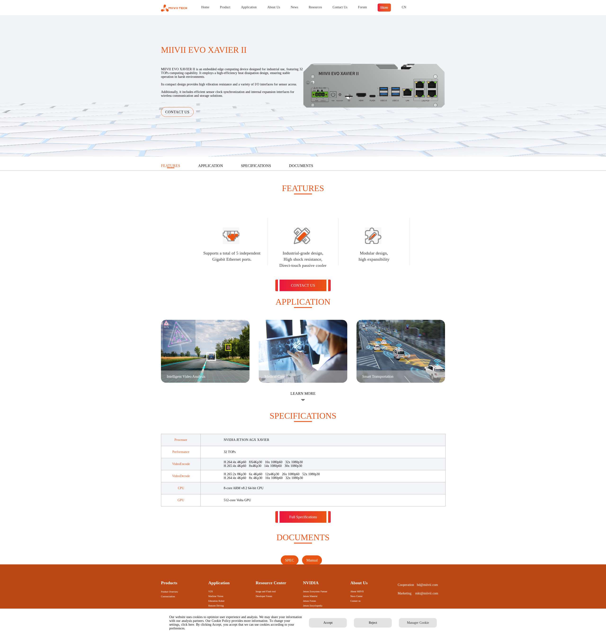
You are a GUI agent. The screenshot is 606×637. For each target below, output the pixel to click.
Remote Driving (216, 605)
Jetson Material (310, 596)
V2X (210, 591)
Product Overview (169, 591)
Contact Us (340, 7)
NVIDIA (311, 582)
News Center (356, 596)
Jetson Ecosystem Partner (315, 591)
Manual (312, 560)
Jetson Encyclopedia (312, 605)
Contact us (355, 601)
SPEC (289, 560)
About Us (273, 7)
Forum (362, 7)
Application (249, 7)
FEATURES (170, 166)
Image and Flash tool (266, 591)
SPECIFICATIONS (256, 166)
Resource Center (271, 582)
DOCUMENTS (301, 166)
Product (225, 7)
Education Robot (216, 601)
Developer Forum (264, 596)
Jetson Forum (309, 601)
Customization (168, 596)
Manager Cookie (418, 622)
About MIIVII (357, 591)
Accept (328, 622)
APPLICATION (210, 166)
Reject (373, 622)
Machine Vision (215, 596)
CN (404, 7)
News (294, 7)
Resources (315, 7)
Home (205, 7)
